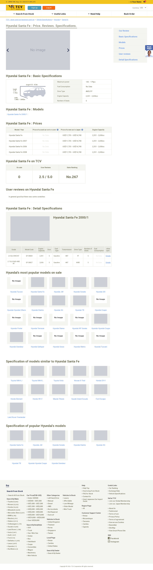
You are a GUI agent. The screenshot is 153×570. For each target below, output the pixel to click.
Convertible (32, 547)
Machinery (32, 553)
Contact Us (87, 496)
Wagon (30, 550)
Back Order (129, 14)
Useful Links (60, 14)
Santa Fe (65, 20)
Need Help (95, 14)
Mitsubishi (14, 510)
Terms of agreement (116, 519)
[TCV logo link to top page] (15, 7)
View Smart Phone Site (117, 531)
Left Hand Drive (53, 498)
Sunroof (51, 515)
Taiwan (50, 533)
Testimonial (113, 511)
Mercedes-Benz (16, 513)
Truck (30, 530)
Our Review (124, 31)
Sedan (30, 536)
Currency (136, 8)
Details (108, 256)
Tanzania (86, 521)
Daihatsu (14, 541)
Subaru (13, 521)
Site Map (112, 528)
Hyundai (57, 20)
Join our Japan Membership (119, 504)
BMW (12, 515)
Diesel (50, 503)
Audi (12, 535)
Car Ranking (113, 488)
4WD (49, 506)
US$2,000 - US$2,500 (35, 509)
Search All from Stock (16, 495)
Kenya (50, 540)
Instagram (115, 542)
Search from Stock (25, 14)
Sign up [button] (34, 8)
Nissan (13, 504)
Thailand (51, 525)
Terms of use (114, 514)
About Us (112, 508)
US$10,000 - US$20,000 (36, 517)
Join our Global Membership (119, 501)
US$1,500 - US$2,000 (35, 506)
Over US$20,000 (33, 520)
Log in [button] (48, 8)
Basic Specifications (128, 36)
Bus (29, 539)
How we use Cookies (116, 522)
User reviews (124, 54)
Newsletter (113, 525)
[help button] (57, 130)
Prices (122, 48)
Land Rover (14, 529)
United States (53, 546)
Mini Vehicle (32, 555)
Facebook (115, 538)
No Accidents (53, 509)
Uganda (86, 527)
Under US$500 (33, 498)
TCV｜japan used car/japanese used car (20, 20)
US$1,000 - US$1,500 (35, 503)
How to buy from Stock (91, 491)
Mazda (13, 518)
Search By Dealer (54, 553)
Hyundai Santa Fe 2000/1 (17, 114)
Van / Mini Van (33, 533)
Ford (11, 538)
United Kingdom (54, 522)
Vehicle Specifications (44, 20)
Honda (13, 507)
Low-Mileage (68, 503)
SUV (29, 528)
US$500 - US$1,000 (35, 501)
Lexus (12, 543)
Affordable (68, 501)
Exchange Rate (114, 491)
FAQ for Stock (88, 494)
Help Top (86, 488)
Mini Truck (67, 509)
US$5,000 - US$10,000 (36, 515)
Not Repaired (53, 512)
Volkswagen (15, 524)
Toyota (13, 502)
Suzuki (13, 527)
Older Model (68, 506)
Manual (50, 501)
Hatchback (32, 541)
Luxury (66, 498)
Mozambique (88, 518)
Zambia (51, 543)
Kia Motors (13, 549)
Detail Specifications (128, 59)
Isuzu (12, 532)
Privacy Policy (114, 517)
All (84, 508)
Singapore (52, 530)
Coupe (30, 544)
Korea (50, 528)
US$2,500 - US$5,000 (35, 512)
